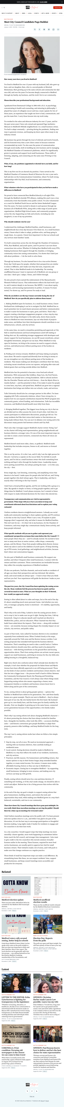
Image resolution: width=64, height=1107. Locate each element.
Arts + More (45, 13)
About (17, 13)
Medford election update (13, 899)
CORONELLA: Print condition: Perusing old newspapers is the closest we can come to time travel (13, 1051)
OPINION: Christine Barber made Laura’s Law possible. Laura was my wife (45, 999)
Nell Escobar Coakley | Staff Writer (45, 949)
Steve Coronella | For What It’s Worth (14, 1065)
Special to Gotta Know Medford (14, 25)
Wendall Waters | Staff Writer (11, 908)
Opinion (61, 13)
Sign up (32, 1096)
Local (30, 13)
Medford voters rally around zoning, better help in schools (15, 939)
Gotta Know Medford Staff (10, 959)
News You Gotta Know (40, 935)
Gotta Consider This (8, 994)
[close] (62, 2)
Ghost (42, 1101)
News (23, 13)
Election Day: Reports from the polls (43, 939)
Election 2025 (8, 19)
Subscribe (58, 7)
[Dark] (2, 7)
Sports (54, 13)
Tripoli (47, 1101)
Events (36, 13)
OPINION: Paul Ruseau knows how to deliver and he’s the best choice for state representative (47, 1050)
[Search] (4, 7)
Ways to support (7, 13)
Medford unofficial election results (41, 900)
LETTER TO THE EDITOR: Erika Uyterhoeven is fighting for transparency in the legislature (16, 999)
